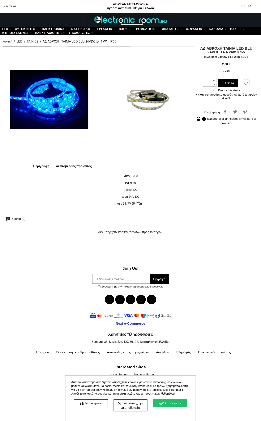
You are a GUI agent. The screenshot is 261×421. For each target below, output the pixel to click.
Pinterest (245, 112)
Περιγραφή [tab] (41, 166)
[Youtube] (130, 299)
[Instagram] (141, 299)
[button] (21, 19)
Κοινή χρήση (225, 112)
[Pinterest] (151, 299)
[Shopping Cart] (239, 20)
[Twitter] (120, 299)
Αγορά (229, 83)
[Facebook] (109, 299)
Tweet (235, 112)
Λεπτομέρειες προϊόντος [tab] (74, 166)
